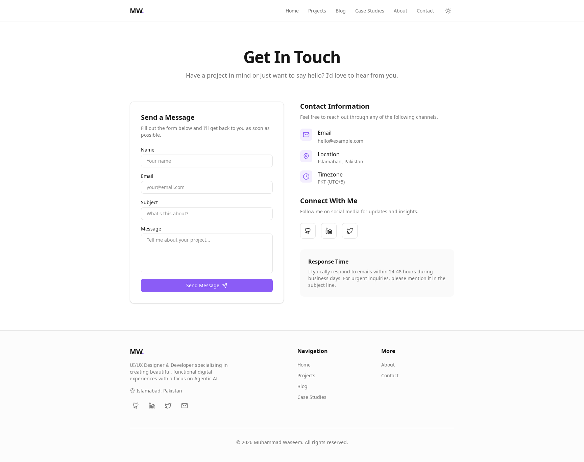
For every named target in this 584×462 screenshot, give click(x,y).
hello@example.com (340, 141)
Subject (149, 202)
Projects (317, 10)
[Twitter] (350, 231)
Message (151, 228)
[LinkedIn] (329, 231)
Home (292, 10)
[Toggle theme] (448, 11)
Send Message (202, 285)
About (400, 10)
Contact (425, 10)
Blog (341, 10)
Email (147, 176)
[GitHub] (308, 231)
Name (147, 149)
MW (137, 10)
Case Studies (369, 10)
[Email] (184, 406)
